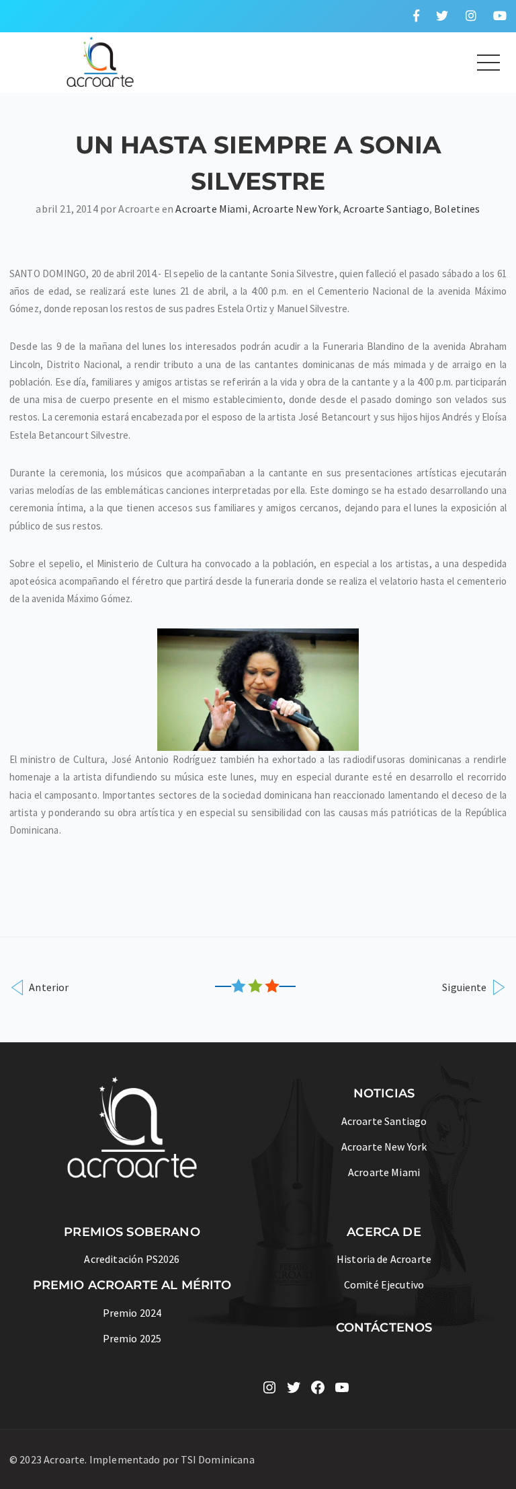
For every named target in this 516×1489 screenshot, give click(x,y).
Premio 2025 (132, 1338)
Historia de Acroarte (384, 1259)
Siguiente (465, 986)
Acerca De (384, 1232)
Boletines (457, 208)
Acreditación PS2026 (131, 1259)
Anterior (48, 986)
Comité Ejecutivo (384, 1284)
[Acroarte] (100, 60)
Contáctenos (384, 1327)
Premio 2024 (132, 1312)
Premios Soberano (132, 1232)
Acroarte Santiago (386, 208)
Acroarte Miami (211, 208)
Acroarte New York (296, 208)
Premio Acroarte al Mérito (132, 1285)
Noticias (384, 1093)
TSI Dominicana (217, 1459)
